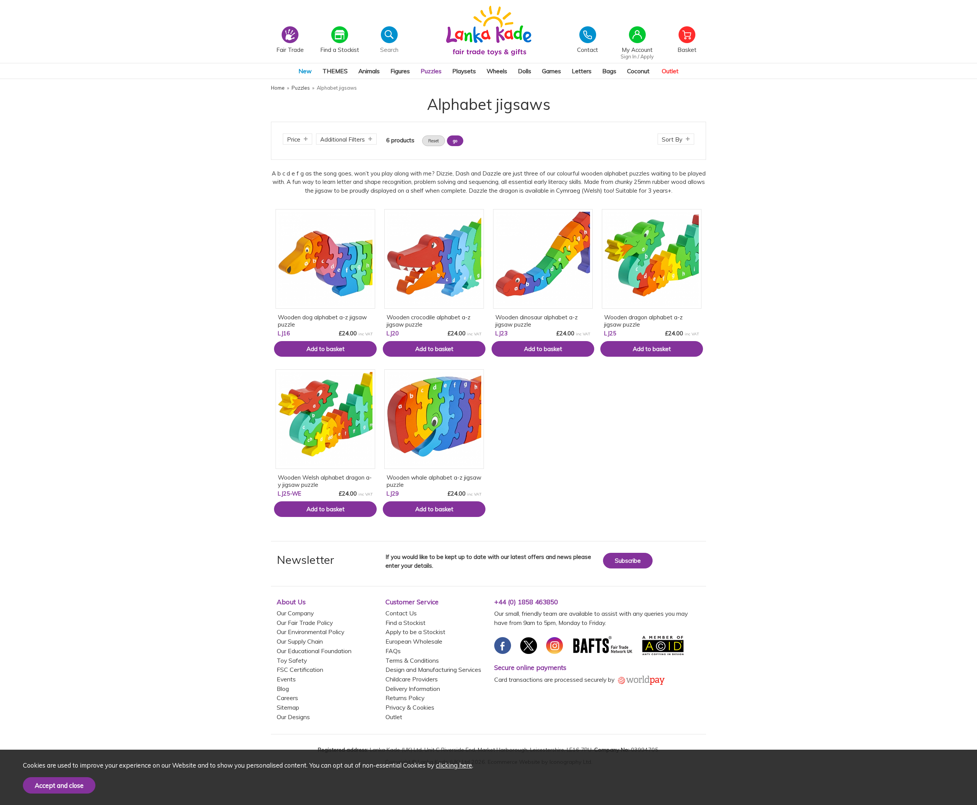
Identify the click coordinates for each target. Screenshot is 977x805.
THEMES (335, 71)
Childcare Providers (411, 679)
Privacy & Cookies (409, 707)
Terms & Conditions (412, 660)
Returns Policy (404, 698)
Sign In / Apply (637, 56)
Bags (609, 71)
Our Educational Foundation (314, 651)
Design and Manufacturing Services (433, 669)
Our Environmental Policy (310, 632)
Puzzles (431, 71)
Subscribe (628, 560)
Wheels (497, 71)
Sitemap (288, 707)
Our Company (295, 613)
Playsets (464, 71)
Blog (283, 688)
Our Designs (293, 717)
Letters (582, 71)
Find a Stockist (405, 622)
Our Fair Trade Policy (305, 622)
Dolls (524, 71)
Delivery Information (412, 688)
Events (286, 679)
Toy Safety (292, 660)
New (305, 71)
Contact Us (401, 613)
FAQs (393, 651)
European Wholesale (413, 641)
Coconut (638, 71)
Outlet (670, 71)
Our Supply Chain (300, 641)
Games (551, 71)
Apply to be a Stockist (415, 632)
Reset (433, 140)
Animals (369, 71)
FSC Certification (300, 669)
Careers (287, 698)
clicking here (454, 765)
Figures (400, 71)
